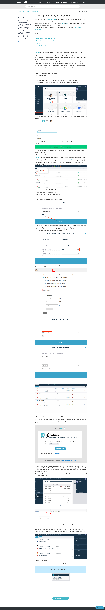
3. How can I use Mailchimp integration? (44, 40)
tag (67, 23)
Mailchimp (37, 52)
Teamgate (20, 11)
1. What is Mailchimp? (40, 36)
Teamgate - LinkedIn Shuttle (24, 20)
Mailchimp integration (50, 19)
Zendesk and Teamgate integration (23, 18)
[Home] (22, 2)
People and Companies (69, 159)
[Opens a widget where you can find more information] (99, 607)
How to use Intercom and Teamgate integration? (23, 28)
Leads (61, 159)
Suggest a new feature (61, 2)
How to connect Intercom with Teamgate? (24, 25)
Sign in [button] (85, 2)
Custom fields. (39, 197)
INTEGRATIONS (35, 11)
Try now (51, 2)
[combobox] (52, 6)
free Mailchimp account (56, 78)
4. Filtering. (37, 43)
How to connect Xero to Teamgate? (23, 39)
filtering (63, 23)
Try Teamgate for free (61, 598)
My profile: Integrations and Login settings (24, 15)
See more (20, 41)
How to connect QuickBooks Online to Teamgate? (24, 33)
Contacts (45, 2)
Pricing (39, 2)
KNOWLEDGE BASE (27, 11)
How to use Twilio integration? (24, 30)
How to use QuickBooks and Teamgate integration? (24, 36)
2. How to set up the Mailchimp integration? (45, 38)
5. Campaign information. (41, 45)
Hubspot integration (22, 22)
